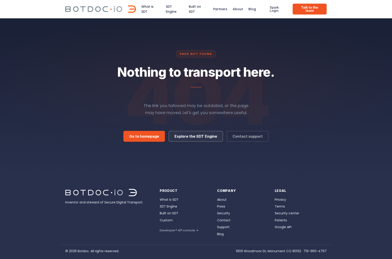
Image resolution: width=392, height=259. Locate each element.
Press (221, 206)
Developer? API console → (179, 230)
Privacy (280, 199)
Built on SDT (195, 9)
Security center (287, 213)
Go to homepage (144, 136)
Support (223, 227)
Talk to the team (309, 8)
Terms (280, 206)
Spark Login (274, 8)
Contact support (248, 136)
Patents (281, 220)
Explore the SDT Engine (195, 136)
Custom (166, 220)
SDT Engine (171, 9)
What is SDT (147, 9)
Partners (220, 9)
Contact (223, 220)
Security (223, 213)
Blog (252, 9)
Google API (283, 227)
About (238, 9)
